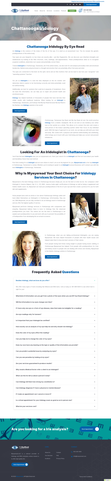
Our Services (48, 455)
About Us (42, 11)
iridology (26, 105)
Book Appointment (92, 4)
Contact (72, 11)
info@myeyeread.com (79, 456)
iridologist (60, 100)
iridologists (21, 65)
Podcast (63, 11)
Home (36, 11)
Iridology (17, 51)
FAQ (57, 455)
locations (57, 11)
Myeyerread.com (79, 162)
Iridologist (31, 162)
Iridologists (28, 156)
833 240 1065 (88, 10)
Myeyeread (19, 476)
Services (49, 11)
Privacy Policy (60, 458)
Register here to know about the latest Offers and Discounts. (72, 1)
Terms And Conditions (85, 476)
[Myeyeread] (20, 11)
